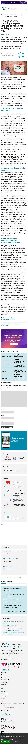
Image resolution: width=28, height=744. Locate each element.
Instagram (10, 714)
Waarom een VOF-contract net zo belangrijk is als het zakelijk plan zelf (19, 513)
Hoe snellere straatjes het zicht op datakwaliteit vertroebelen (19, 500)
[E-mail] (19, 56)
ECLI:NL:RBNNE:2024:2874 (8, 319)
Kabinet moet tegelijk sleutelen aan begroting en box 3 (12, 589)
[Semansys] (8, 517)
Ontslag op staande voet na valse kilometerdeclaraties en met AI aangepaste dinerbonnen (20, 356)
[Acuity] (8, 487)
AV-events (4, 684)
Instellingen (15, 741)
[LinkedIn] (23, 53)
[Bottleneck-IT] (8, 496)
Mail (6, 714)
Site (2, 421)
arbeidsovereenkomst (10, 324)
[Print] (23, 56)
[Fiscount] (8, 470)
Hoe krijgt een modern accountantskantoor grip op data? (18, 486)
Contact (4, 698)
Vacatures (4, 682)
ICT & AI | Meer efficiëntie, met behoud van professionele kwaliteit (19, 458)
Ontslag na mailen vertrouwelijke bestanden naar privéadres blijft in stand (20, 378)
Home (2, 14)
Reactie (3, 390)
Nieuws (3, 34)
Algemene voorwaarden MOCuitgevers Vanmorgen (12, 704)
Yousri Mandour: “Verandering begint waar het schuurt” (19, 482)
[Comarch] (7, 504)
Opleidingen (5, 679)
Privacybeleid (5, 710)
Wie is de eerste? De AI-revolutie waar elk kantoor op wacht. (19, 495)
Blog (2, 675)
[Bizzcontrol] (7, 500)
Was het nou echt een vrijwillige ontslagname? (19, 471)
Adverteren (4, 694)
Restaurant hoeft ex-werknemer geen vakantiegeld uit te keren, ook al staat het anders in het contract (20, 371)
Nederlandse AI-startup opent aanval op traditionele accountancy (13, 595)
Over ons (4, 691)
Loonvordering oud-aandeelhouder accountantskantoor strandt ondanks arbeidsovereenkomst (19, 364)
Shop (2, 701)
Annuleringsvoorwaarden (9, 707)
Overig (7, 34)
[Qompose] (8, 509)
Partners (4, 677)
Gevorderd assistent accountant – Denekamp (11, 558)
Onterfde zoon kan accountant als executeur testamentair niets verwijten (13, 600)
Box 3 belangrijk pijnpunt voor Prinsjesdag (14, 611)
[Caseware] (7, 458)
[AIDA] (8, 491)
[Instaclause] (8, 513)
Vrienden (4, 696)
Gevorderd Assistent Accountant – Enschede (11, 567)
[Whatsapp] (19, 53)
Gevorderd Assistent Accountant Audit (12, 551)
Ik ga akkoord (5, 741)
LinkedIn (2, 714)
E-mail (3, 415)
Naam (3, 410)
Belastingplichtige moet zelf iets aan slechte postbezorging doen (12, 606)
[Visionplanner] (8, 482)
